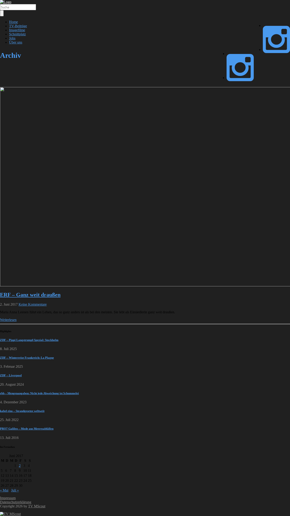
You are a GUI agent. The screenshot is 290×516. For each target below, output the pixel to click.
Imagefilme (17, 30)
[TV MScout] (5, 2)
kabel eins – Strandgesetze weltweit (22, 411)
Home (13, 22)
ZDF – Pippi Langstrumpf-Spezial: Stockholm (29, 340)
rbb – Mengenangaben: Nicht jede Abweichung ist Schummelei (39, 393)
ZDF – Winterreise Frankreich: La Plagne (27, 357)
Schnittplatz (17, 34)
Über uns (15, 42)
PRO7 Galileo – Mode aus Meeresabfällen (26, 428)
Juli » (15, 490)
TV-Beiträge (18, 26)
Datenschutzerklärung (15, 502)
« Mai (4, 490)
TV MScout (36, 506)
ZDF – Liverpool (11, 375)
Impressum (8, 498)
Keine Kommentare (33, 304)
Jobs (12, 38)
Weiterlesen (8, 320)
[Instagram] (276, 49)
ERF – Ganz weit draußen (30, 295)
